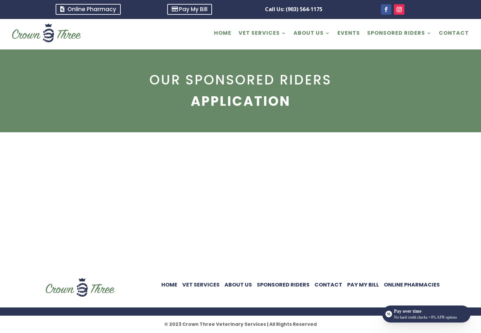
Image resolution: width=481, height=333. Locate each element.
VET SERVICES (259, 33)
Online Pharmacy (91, 9)
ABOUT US (309, 33)
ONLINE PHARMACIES (412, 284)
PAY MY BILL (363, 284)
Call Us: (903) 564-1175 (293, 9)
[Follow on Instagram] (399, 9)
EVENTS (348, 33)
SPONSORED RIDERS (396, 33)
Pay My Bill (193, 9)
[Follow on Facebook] (386, 9)
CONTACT (454, 33)
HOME (222, 33)
